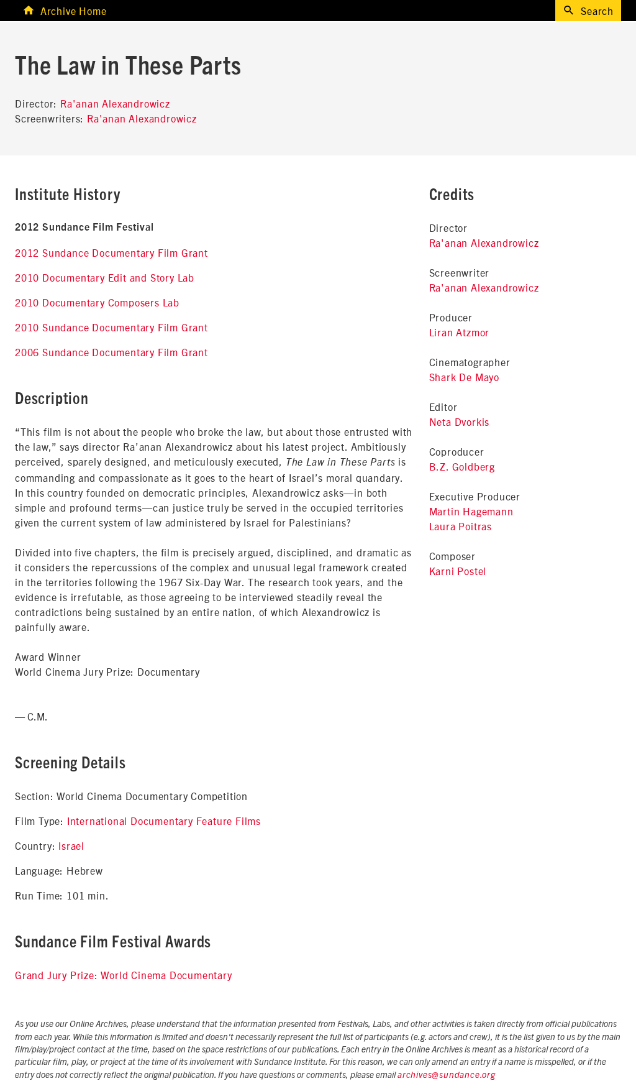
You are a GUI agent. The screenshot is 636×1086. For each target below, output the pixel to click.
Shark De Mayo (464, 376)
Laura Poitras (460, 526)
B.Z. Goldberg (462, 466)
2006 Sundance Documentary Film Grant (111, 352)
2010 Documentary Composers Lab (97, 302)
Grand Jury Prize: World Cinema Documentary (123, 975)
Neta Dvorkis (459, 421)
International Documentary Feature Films (164, 820)
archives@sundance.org (447, 1075)
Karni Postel (458, 570)
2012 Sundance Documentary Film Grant (111, 252)
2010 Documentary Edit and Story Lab (104, 277)
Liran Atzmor (459, 332)
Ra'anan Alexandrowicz (115, 103)
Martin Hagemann (471, 511)
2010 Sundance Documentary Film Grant (111, 327)
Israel (71, 845)
